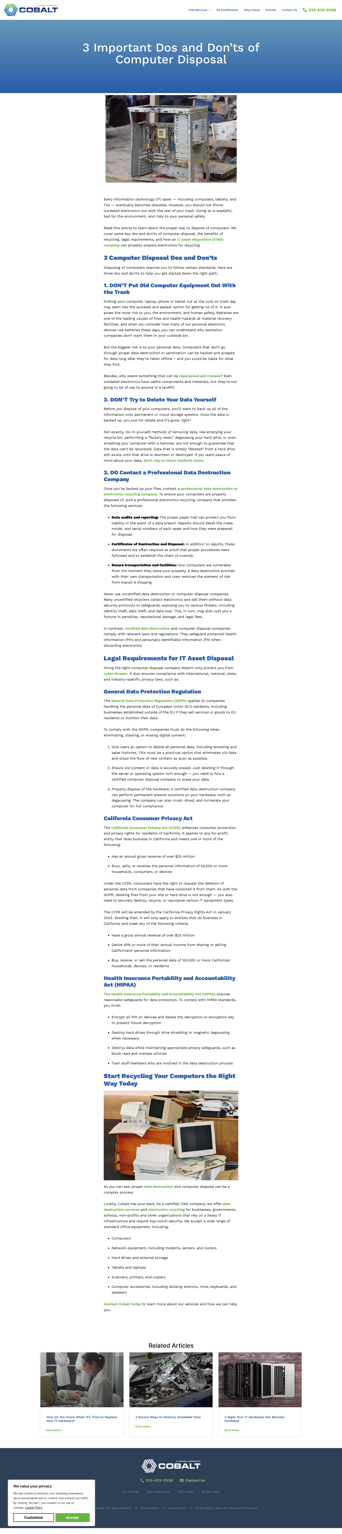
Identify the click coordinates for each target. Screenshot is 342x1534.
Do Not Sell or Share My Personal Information (226, 1508)
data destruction (158, 1186)
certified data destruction (147, 628)
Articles (271, 9)
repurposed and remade (199, 376)
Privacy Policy (150, 1508)
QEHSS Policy (210, 1491)
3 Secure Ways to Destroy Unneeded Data (168, 1417)
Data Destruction (158, 1491)
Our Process (130, 1491)
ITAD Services (198, 9)
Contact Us (289, 9)
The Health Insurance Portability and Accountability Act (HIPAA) (160, 994)
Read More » (54, 1430)
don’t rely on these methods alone (173, 460)
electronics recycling (166, 1209)
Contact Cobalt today (122, 1304)
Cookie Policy (33, 1507)
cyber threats (115, 673)
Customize (33, 1517)
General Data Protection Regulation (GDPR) (149, 701)
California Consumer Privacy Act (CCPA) (146, 828)
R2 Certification (227, 9)
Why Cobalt (252, 9)
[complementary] (51, 1503)
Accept (72, 1517)
